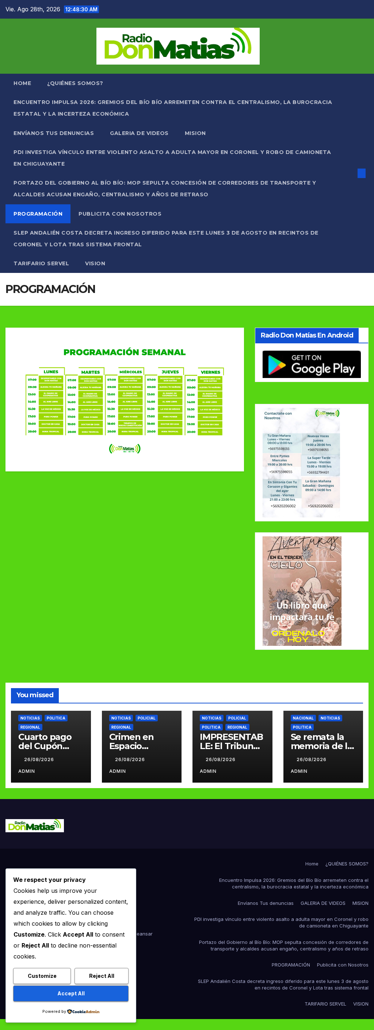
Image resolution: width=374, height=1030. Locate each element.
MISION (195, 133)
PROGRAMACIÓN (38, 214)
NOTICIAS (30, 718)
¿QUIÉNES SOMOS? (75, 83)
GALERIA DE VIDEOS (139, 133)
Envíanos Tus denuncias (54, 133)
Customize (42, 976)
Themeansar (138, 934)
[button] (350, 173)
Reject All (101, 976)
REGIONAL (30, 727)
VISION (95, 263)
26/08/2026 (40, 759)
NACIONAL (303, 718)
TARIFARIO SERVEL (41, 263)
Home (22, 83)
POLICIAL (147, 718)
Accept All (71, 993)
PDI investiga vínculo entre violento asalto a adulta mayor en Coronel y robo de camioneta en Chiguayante (172, 158)
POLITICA (56, 718)
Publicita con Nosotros (120, 214)
